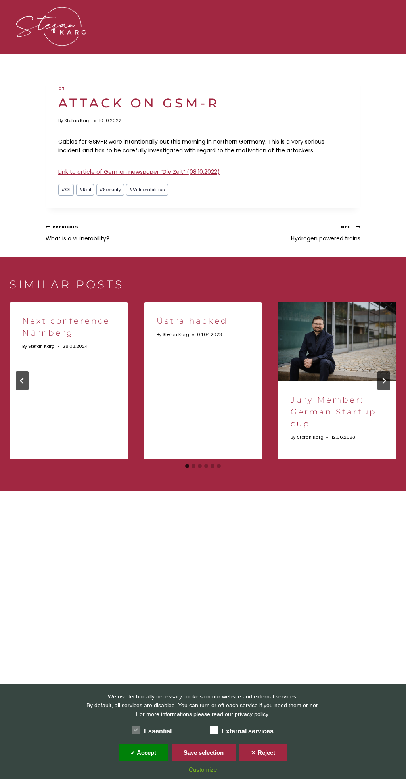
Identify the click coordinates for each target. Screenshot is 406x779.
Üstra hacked (192, 321)
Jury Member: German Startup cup (334, 411)
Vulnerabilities (147, 189)
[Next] (383, 380)
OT (61, 88)
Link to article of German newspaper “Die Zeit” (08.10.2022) (139, 172)
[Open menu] (389, 27)
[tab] (187, 466)
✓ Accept (143, 752)
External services (248, 731)
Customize (203, 769)
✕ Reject (263, 752)
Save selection (204, 752)
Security (110, 189)
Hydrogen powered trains (325, 233)
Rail (85, 189)
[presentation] (337, 341)
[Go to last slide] (22, 380)
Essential (158, 731)
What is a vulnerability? (77, 233)
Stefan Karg (77, 120)
